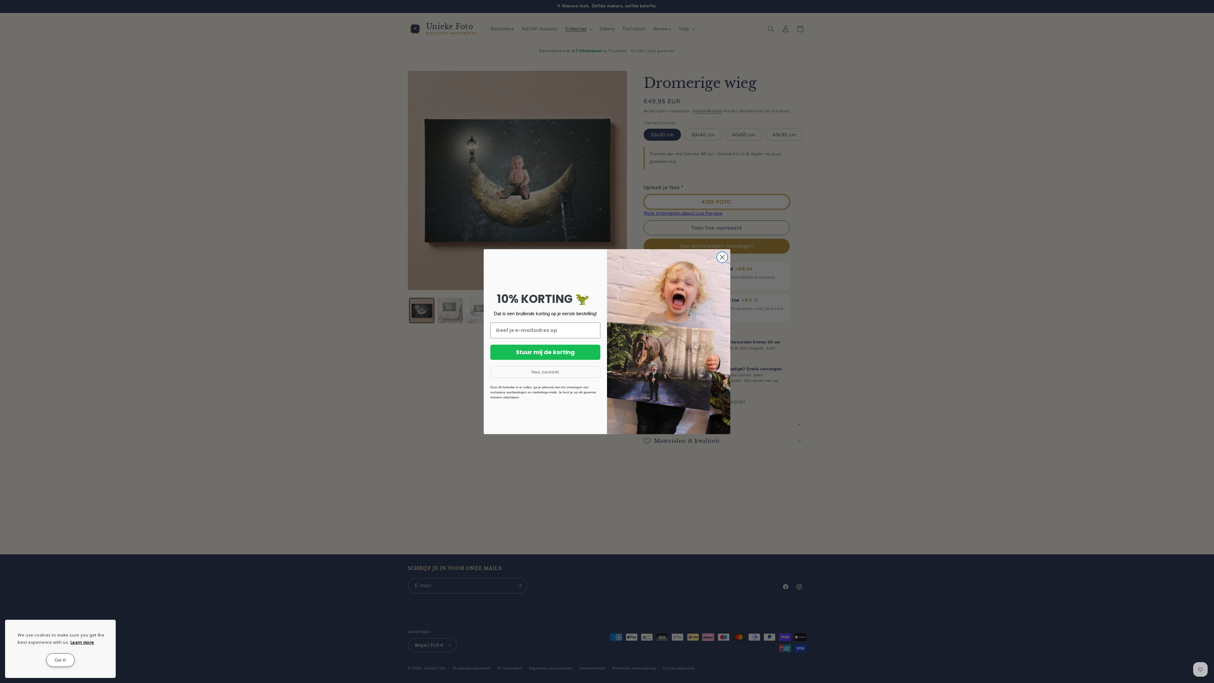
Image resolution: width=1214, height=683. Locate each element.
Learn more (82, 642)
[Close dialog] (722, 257)
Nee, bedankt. (545, 372)
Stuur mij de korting (545, 352)
